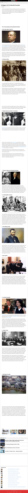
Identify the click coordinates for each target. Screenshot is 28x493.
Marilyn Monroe (4, 127)
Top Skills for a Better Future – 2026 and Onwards (13, 451)
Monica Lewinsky (8, 317)
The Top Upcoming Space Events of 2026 (12, 444)
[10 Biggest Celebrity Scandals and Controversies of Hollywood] (22, 432)
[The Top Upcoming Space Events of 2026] (2, 444)
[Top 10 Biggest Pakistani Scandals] (5, 432)
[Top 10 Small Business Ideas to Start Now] (2, 447)
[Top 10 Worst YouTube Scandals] (14, 432)
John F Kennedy (14, 142)
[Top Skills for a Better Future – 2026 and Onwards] (2, 451)
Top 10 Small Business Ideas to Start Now (12, 447)
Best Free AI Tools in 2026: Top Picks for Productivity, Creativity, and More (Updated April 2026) (14, 441)
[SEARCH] (27, 0)
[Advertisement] (14, 20)
